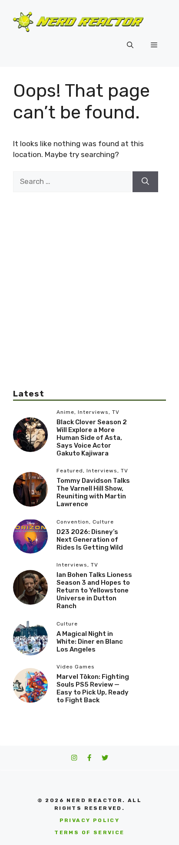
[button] (130, 45)
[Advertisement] (89, 281)
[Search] (145, 181)
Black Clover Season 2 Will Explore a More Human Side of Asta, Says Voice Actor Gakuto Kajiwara (91, 437)
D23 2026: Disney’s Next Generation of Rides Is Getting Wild (89, 539)
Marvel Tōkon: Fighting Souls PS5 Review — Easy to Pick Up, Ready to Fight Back (92, 688)
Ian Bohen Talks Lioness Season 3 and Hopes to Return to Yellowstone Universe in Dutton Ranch (94, 590)
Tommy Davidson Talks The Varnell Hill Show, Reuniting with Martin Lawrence (93, 492)
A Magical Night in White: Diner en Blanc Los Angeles (89, 641)
